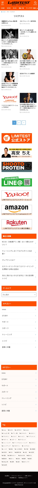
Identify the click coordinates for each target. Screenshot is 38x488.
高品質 (5, 465)
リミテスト (26, 446)
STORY (5, 316)
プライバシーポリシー (16, 475)
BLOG (14, 8)
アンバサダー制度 (31, 8)
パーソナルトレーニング (20, 443)
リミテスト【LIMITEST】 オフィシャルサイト (22, 483)
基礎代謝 (18, 452)
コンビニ (22, 436)
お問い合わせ (28, 475)
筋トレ (12, 458)
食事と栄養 (6, 347)
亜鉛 (11, 449)
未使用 (32, 452)
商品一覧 (21, 8)
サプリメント (31, 436)
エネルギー (24, 433)
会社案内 (7, 475)
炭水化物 (22, 455)
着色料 (5, 458)
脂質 (30, 458)
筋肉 (18, 458)
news (4, 309)
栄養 (4, 455)
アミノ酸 (15, 433)
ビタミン (33, 443)
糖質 (24, 458)
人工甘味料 (19, 449)
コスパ (14, 436)
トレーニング (7, 334)
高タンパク (26, 462)
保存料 (5, 452)
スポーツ (5, 328)
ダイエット (23, 439)
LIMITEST (18, 430)
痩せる (30, 455)
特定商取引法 (13, 477)
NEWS (9, 8)
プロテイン (17, 446)
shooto (27, 430)
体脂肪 (33, 449)
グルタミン (6, 436)
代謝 (27, 449)
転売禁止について (23, 477)
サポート (5, 322)
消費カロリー (12, 455)
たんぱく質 (6, 433)
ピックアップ (6, 446)
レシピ (4, 341)
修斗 (11, 452)
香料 (18, 462)
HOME (3, 8)
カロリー (33, 433)
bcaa (4, 430)
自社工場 (5, 462)
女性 (25, 452)
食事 (12, 462)
